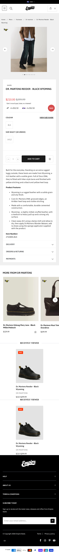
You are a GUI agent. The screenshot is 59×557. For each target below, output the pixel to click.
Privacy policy (50, 534)
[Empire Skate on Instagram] (45, 540)
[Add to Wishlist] (50, 159)
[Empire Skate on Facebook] (40, 540)
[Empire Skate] (30, 10)
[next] (54, 49)
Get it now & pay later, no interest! (19, 103)
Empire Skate (20, 534)
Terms (39, 534)
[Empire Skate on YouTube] (54, 540)
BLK (9, 125)
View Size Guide (46, 118)
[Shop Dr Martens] (7, 281)
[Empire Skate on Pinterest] (49, 540)
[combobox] (31, 2)
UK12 (9, 139)
